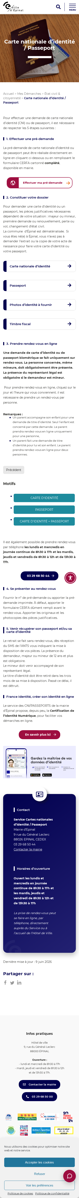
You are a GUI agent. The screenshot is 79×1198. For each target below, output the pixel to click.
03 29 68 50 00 (42, 1096)
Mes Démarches (29, 94)
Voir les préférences (39, 1185)
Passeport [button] (18, 285)
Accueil (8, 94)
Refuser (39, 1174)
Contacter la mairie (28, 849)
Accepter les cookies (39, 1162)
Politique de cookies (20, 1193)
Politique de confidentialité (52, 1193)
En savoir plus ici (38, 734)
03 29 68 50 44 (38, 576)
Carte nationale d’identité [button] (30, 266)
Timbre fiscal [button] (20, 324)
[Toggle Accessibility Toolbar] (70, 577)
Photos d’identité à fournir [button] (31, 305)
